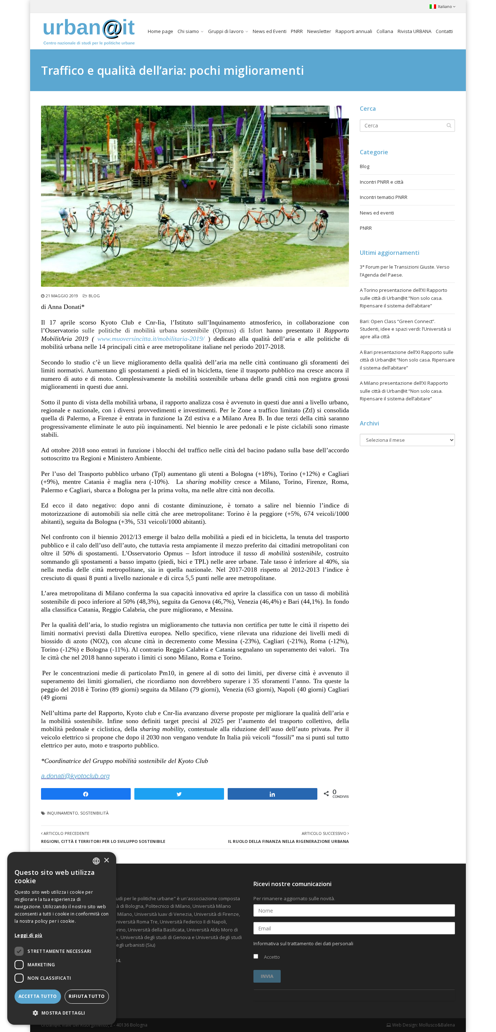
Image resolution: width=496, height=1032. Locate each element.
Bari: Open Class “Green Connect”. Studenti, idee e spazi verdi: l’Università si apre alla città (405, 329)
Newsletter (319, 31)
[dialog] (61, 938)
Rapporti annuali (354, 31)
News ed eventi (377, 212)
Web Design (404, 1025)
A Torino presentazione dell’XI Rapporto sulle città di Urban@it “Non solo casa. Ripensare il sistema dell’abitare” (403, 298)
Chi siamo (188, 31)
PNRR (297, 31)
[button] (62, 1012)
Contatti (444, 31)
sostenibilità (94, 813)
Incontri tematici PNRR (383, 197)
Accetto (271, 957)
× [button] (106, 860)
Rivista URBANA (414, 31)
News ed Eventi (269, 31)
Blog (94, 295)
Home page (160, 31)
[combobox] (96, 861)
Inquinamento (62, 813)
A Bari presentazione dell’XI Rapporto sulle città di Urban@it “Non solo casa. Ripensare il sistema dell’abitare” (407, 360)
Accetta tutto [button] (38, 996)
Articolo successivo (288, 837)
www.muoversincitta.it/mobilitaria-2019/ (152, 338)
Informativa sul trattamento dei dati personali (303, 943)
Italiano (445, 6)
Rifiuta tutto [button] (87, 996)
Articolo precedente (103, 837)
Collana (385, 31)
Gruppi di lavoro (226, 31)
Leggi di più (28, 935)
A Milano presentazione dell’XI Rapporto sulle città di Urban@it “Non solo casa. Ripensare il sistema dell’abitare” (404, 391)
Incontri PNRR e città (381, 182)
